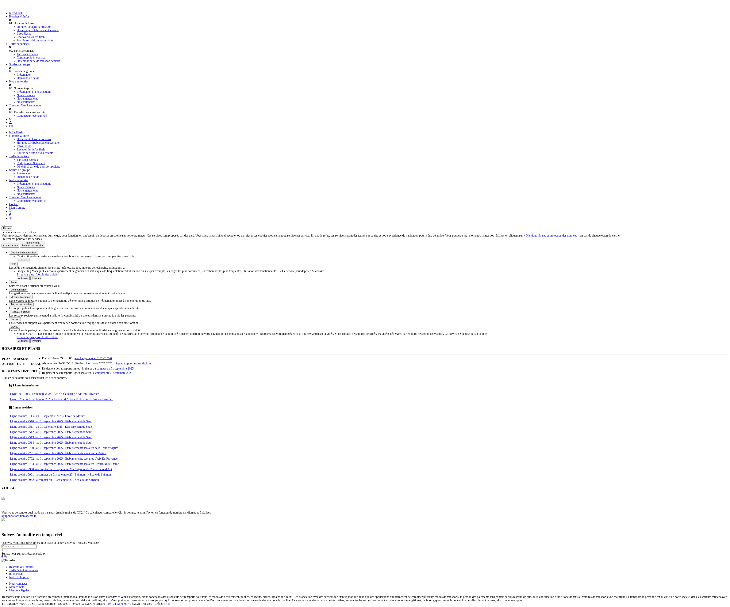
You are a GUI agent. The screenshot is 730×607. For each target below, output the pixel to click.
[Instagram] (10, 218)
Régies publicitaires (21, 304)
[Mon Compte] (10, 122)
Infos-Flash (16, 13)
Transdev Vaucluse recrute (25, 105)
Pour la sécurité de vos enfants (35, 40)
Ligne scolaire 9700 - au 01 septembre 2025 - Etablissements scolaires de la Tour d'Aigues (64, 448)
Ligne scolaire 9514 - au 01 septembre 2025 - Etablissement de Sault (51, 442)
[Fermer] (3, 225)
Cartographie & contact (31, 57)
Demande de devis (28, 78)
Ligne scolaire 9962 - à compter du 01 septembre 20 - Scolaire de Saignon (54, 479)
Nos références (26, 95)
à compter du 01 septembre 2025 (114, 368)
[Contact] (10, 119)
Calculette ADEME (155, 509)
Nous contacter (18, 583)
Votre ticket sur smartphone (183, 509)
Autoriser (23, 260)
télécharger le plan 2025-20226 (93, 358)
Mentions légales (19, 590)
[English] (10, 211)
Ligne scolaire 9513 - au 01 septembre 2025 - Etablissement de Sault (51, 437)
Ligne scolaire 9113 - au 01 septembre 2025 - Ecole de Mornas (47, 416)
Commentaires (19, 289)
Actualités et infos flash (92, 509)
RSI (167, 603)
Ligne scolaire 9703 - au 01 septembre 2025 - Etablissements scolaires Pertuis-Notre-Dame (64, 463)
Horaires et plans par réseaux (34, 26)
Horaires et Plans (12, 509)
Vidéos (14, 326)
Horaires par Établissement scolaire (38, 30)
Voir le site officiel (47, 274)
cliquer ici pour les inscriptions (133, 363)
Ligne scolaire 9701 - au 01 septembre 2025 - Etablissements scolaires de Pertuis (58, 453)
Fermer (7, 228)
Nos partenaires (26, 102)
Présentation (24, 74)
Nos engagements (27, 98)
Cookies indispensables (24, 252)
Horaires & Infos (19, 16)
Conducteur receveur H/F (32, 115)
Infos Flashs (24, 33)
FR (11, 125)
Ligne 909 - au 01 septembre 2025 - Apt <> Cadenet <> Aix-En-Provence (54, 393)
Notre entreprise (18, 81)
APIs (13, 264)
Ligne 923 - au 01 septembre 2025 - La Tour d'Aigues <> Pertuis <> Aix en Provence (61, 399)
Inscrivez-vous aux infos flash (125, 509)
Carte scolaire (69, 509)
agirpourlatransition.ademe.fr (19, 516)
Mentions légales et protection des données (551, 235)
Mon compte (16, 587)
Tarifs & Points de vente (23, 570)
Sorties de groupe (19, 64)
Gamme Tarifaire (33, 509)
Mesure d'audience (21, 297)
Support (15, 319)
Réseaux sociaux (20, 311)
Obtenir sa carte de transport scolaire (38, 61)
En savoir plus (26, 274)
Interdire (36, 278)
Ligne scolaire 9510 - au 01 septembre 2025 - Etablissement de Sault (51, 421)
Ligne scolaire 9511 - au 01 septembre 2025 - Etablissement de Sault (51, 426)
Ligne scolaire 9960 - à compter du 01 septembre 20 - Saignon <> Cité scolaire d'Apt (61, 469)
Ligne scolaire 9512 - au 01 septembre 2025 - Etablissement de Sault (51, 432)
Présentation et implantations (34, 91)
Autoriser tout (10, 245)
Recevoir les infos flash (31, 37)
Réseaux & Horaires (21, 566)
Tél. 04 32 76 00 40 (119, 603)
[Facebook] (10, 214)
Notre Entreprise (19, 577)
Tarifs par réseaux (27, 54)
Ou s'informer (52, 509)
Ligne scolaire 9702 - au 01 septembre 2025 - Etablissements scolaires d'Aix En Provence (63, 458)
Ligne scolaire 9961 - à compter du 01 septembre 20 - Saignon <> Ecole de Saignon (60, 474)
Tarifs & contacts (19, 43)
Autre (14, 282)
